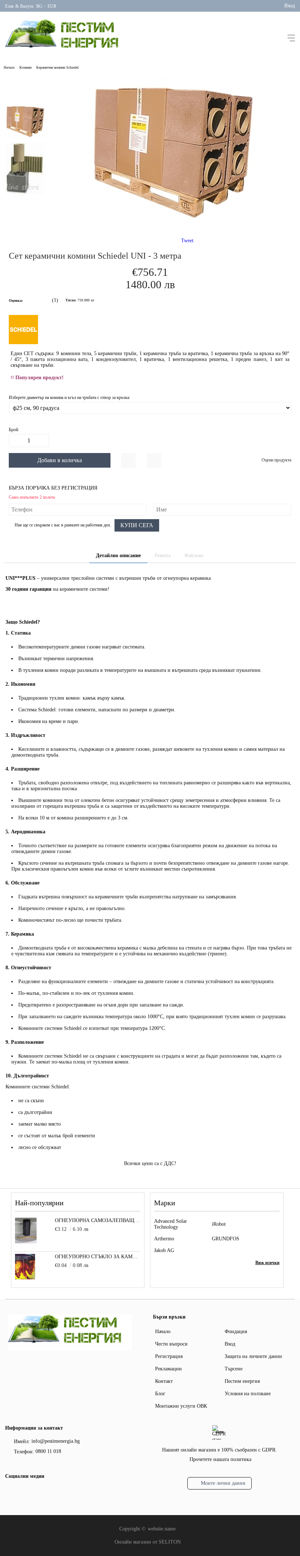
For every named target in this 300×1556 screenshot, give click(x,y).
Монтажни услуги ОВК (181, 1406)
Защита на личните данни (253, 1356)
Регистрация (169, 1356)
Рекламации (168, 1369)
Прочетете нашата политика (220, 1459)
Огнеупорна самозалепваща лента (97, 1220)
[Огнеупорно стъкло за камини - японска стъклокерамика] (25, 1278)
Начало (9, 67)
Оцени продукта (276, 460)
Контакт (164, 1381)
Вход (289, 5)
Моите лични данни (223, 1483)
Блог (160, 1393)
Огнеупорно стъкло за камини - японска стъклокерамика (97, 1256)
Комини (25, 67)
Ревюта (162, 555)
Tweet (187, 240)
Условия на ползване (248, 1393)
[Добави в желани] (128, 460)
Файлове (193, 555)
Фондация (236, 1331)
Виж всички (267, 1262)
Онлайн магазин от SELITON (148, 1542)
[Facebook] (10, 1492)
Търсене (234, 1369)
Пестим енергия (242, 1381)
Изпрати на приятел (154, 460)
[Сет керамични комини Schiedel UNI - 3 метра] (173, 224)
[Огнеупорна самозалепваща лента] (26, 1241)
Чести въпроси (171, 1344)
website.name (162, 1529)
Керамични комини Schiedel (57, 67)
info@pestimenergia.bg (55, 1441)
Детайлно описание (118, 555)
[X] (21, 1491)
